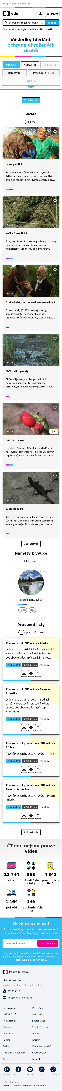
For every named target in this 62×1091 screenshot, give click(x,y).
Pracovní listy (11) (43, 73)
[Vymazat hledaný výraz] (42, 22)
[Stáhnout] (24, 673)
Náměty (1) (14, 73)
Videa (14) (30, 65)
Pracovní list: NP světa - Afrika (27, 643)
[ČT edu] (10, 15)
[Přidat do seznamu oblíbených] (55, 132)
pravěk (49, 29)
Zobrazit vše (31, 543)
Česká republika (35, 29)
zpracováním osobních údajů (30, 959)
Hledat (52, 22)
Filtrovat (33, 100)
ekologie (21, 29)
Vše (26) (11, 65)
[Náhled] (31, 673)
